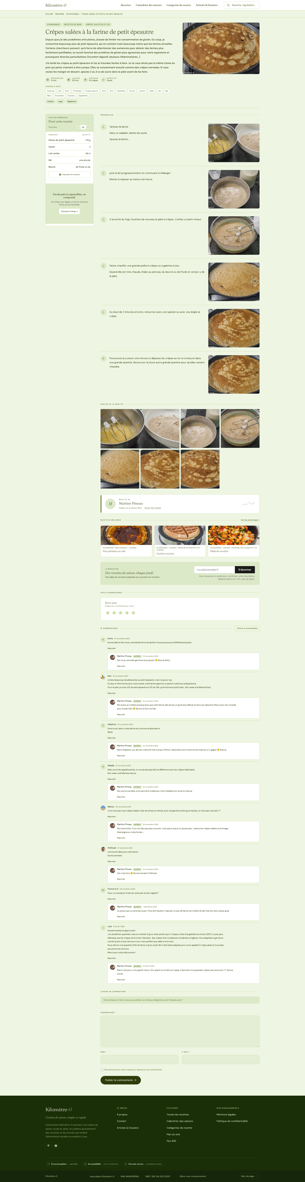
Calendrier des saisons (149, 5)
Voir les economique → (250, 520)
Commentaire (108, 1013)
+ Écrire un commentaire (247, 628)
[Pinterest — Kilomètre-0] (48, 1146)
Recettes (126, 5)
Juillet (151, 91)
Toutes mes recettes (152, 508)
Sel (50, 160)
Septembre (83, 96)
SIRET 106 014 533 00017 (157, 1176)
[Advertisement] (69, 204)
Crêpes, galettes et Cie (98, 24)
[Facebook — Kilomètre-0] (56, 1146)
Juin (159, 91)
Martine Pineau (131, 503)
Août (104, 91)
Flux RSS (171, 1141)
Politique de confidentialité (232, 1121)
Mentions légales (226, 1114)
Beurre (52, 166)
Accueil (49, 13)
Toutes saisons (91, 91)
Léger (60, 101)
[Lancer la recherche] (228, 5)
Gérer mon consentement (193, 1176)
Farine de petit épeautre (61, 139)
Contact (121, 1121)
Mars (49, 96)
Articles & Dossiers (207, 5)
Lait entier (54, 153)
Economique (73, 13)
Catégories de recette (179, 5)
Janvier (142, 91)
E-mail (186, 1052)
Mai (166, 91)
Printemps (77, 91)
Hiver (67, 91)
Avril (111, 91)
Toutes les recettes (178, 1114)
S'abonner (244, 569)
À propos (122, 1114)
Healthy (50, 101)
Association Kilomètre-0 (102, 1176)
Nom (104, 1052)
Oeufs (52, 146)
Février (132, 91)
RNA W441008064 (130, 1176)
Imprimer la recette (71, 174)
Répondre (112, 648)
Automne (50, 91)
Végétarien (71, 101)
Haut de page (247, 1176)
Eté (59, 91)
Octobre (71, 96)
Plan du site (173, 1134)
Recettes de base (73, 24)
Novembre (59, 96)
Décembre (121, 91)
